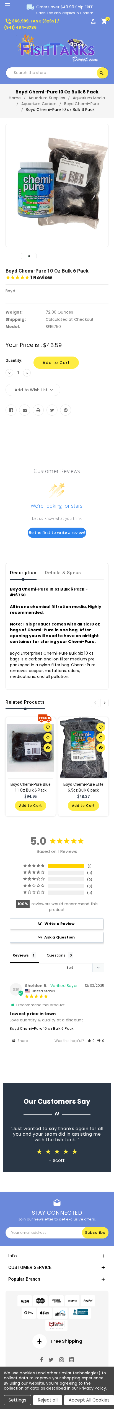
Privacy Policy (92, 1388)
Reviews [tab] (20, 955)
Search (101, 73)
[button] (91, 1040)
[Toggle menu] (9, 5)
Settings (17, 1400)
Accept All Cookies (89, 1400)
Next (104, 703)
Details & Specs (63, 572)
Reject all (48, 1400)
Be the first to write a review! (57, 532)
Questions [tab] (56, 955)
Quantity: (14, 360)
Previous (95, 703)
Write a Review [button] (60, 923)
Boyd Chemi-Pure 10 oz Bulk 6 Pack (42, 1028)
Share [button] (22, 1040)
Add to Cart (30, 805)
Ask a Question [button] (59, 937)
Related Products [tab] (25, 702)
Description (23, 572)
